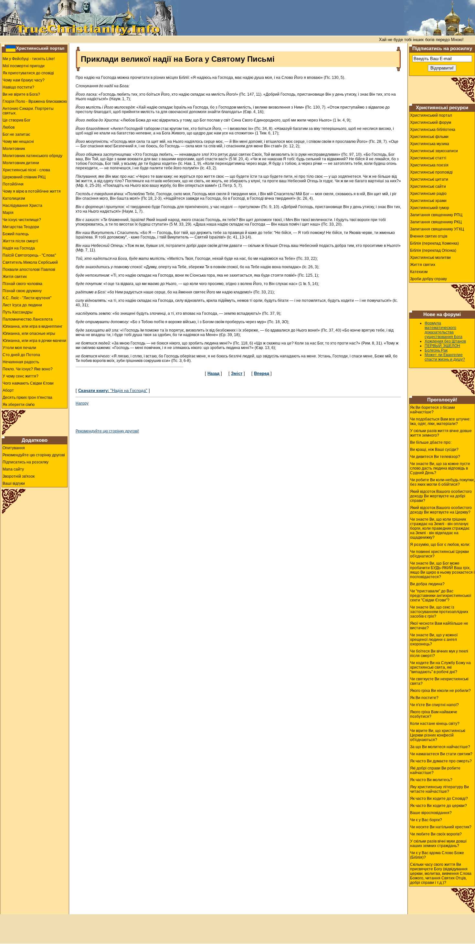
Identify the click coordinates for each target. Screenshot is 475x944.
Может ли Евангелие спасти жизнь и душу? (445, 357)
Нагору (82, 403)
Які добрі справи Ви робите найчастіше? (435, 770)
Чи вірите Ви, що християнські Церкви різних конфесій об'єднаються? (437, 735)
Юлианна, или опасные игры (29, 333)
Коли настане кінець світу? (434, 723)
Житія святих (15, 276)
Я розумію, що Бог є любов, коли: (440, 544)
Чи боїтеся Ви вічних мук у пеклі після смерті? (439, 653)
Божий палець (16, 234)
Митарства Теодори (21, 227)
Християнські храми (428, 200)
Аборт (8, 390)
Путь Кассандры (18, 312)
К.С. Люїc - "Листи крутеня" (27, 298)
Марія (8, 212)
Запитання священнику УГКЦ (437, 229)
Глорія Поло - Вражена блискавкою (35, 101)
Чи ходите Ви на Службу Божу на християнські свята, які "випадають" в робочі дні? (440, 667)
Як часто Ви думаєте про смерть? (441, 761)
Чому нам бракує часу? (24, 80)
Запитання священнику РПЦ (436, 215)
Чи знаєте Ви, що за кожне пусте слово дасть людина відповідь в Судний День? (440, 468)
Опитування (14, 448)
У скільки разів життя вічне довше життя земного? (441, 433)
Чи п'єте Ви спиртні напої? (434, 705)
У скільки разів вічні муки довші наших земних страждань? (438, 843)
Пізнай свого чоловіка (22, 283)
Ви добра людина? (427, 584)
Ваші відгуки (14, 483)
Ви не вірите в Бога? (21, 94)
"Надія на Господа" (112, 390)
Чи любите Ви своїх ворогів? (436, 834)
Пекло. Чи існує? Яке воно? (28, 369)
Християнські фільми (429, 136)
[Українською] (10, 48)
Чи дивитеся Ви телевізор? (435, 456)
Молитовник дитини (21, 163)
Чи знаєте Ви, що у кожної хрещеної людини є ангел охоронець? (434, 639)
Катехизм (419, 272)
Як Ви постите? (424, 697)
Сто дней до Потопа (21, 355)
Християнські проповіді (431, 172)
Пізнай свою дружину (22, 291)
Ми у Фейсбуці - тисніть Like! (29, 59)
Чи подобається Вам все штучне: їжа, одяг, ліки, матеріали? (440, 421)
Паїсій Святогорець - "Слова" (29, 255)
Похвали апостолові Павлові (29, 269)
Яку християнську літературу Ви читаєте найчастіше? (439, 789)
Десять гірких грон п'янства (27, 397)
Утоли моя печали (19, 347)
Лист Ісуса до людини (22, 305)
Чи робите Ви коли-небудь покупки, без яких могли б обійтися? (442, 482)
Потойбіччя (13, 184)
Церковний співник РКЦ (24, 177)
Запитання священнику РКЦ (436, 222)
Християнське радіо (428, 193)
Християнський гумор (429, 208)
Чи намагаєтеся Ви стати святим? (441, 754)
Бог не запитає (16, 134)
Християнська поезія (429, 165)
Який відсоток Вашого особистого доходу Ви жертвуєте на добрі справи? (441, 496)
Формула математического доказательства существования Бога (443, 330)
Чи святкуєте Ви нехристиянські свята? (439, 681)
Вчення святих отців (428, 236)
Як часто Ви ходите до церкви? (438, 805)
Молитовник (14, 148)
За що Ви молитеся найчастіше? (440, 747)
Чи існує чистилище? (22, 219)
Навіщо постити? (18, 87)
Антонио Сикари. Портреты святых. (28, 110)
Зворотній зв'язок (19, 476)
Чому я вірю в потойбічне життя (32, 191)
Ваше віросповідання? (431, 813)
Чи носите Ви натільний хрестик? (440, 827)
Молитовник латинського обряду (32, 156)
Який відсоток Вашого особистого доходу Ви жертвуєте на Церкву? (441, 509)
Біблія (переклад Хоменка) (434, 243)
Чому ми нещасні (18, 141)
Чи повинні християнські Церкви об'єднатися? (439, 553)
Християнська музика (429, 144)
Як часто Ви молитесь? (431, 780)
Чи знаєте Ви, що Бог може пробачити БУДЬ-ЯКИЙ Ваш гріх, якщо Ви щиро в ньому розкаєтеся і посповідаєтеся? (442, 570)
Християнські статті (428, 158)
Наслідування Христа (22, 205)
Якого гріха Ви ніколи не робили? (440, 690)
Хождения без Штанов (445, 341)
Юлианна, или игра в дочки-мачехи (34, 340)
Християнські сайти (428, 186)
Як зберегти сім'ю (19, 404)
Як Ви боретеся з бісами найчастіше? (432, 409)
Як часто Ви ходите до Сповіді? (439, 798)
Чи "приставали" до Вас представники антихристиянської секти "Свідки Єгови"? (440, 595)
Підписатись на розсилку (25, 462)
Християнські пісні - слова (26, 170)
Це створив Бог (16, 120)
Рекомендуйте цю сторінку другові (34, 455)
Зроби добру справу (428, 279)
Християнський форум (430, 122)
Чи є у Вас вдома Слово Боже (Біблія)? (437, 855)
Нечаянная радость (21, 362)
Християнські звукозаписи (434, 151)
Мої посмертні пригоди (24, 66)
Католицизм (14, 198)
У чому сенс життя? (20, 376)
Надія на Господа (19, 248)
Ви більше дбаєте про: (430, 442)
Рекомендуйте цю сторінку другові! (107, 431)
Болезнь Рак (436, 350)
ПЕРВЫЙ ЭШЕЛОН (442, 346)
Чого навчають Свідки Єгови (28, 383)
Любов (9, 127)
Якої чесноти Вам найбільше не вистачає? (439, 625)
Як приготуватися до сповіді (28, 73)
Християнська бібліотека (432, 129)
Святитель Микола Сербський (30, 262)
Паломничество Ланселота (28, 319)
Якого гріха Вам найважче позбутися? (433, 714)
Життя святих (422, 264)
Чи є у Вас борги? (426, 820)
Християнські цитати (429, 179)
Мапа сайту (13, 469)
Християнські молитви (430, 257)
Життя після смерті (20, 241)
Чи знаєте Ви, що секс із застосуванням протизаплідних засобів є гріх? (439, 612)
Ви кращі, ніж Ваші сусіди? (434, 449)
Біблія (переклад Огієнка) (433, 250)
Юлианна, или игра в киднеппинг (32, 326)
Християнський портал (40, 48)
